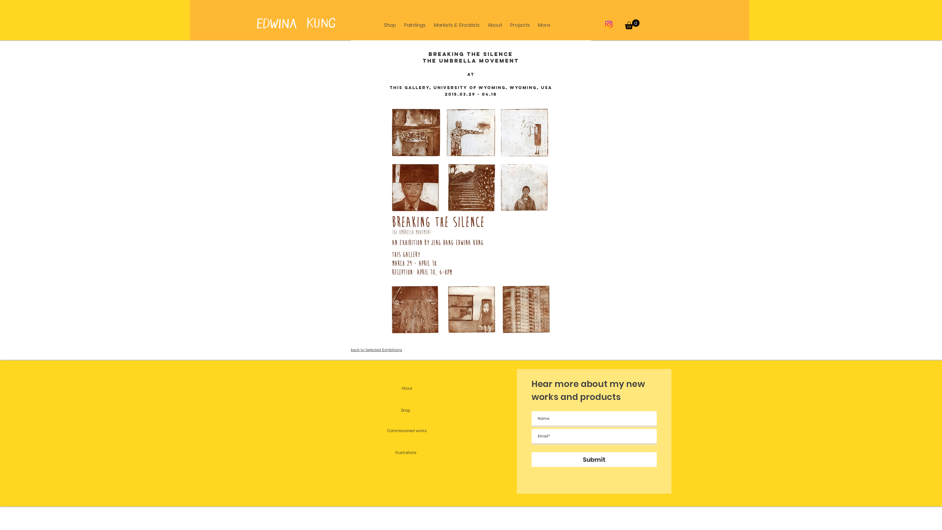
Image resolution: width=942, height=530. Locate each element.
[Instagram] (609, 24)
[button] (390, 23)
